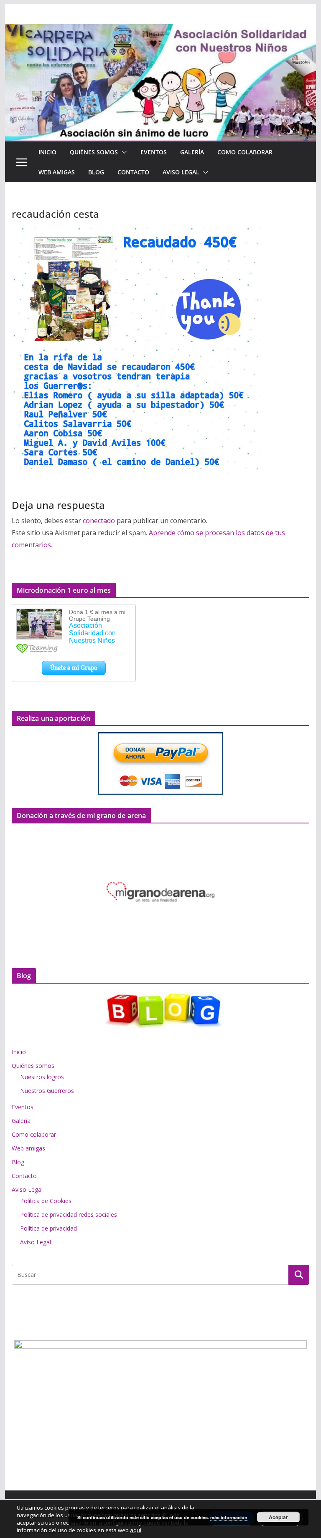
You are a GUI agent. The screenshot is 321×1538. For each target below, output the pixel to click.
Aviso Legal (181, 172)
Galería (192, 152)
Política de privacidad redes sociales (68, 1214)
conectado (99, 520)
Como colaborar (245, 152)
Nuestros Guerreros (47, 1091)
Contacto (133, 172)
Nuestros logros (42, 1077)
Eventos (153, 152)
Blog (96, 172)
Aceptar (278, 1517)
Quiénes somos (94, 152)
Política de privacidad (48, 1228)
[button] (122, 152)
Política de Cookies (45, 1201)
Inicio (47, 152)
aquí (135, 1530)
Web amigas (56, 172)
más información (228, 1517)
